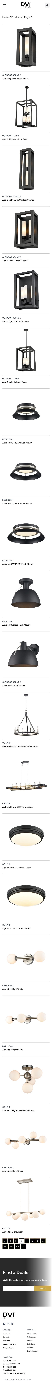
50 (17, 1246)
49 (11, 1246)
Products (16, 17)
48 (5, 1246)
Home (5, 17)
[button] (4, 5)
